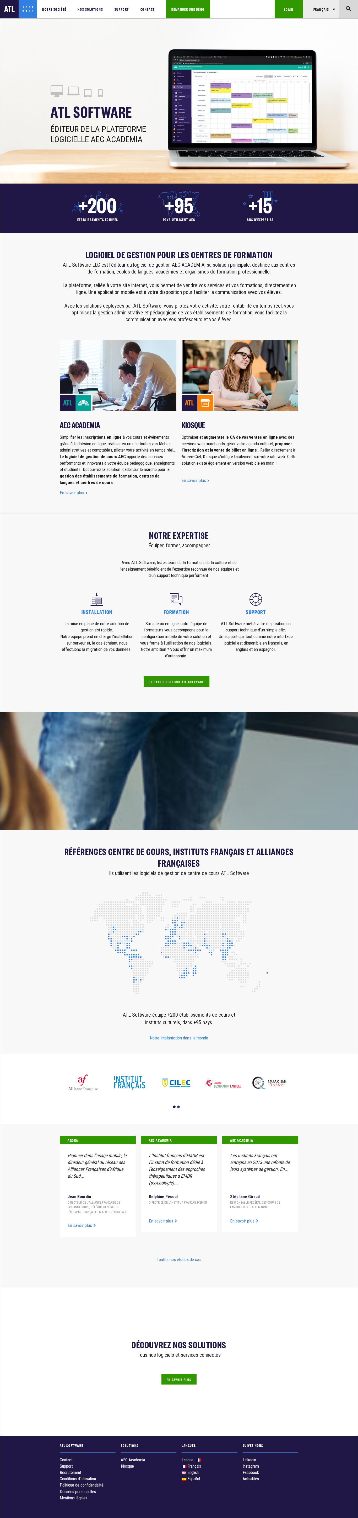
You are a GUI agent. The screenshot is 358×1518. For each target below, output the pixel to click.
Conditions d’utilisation (78, 1478)
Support (122, 9)
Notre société (54, 9)
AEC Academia (133, 1459)
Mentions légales (73, 1497)
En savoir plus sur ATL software (176, 681)
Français (193, 1466)
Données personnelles (78, 1491)
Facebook (251, 1472)
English (192, 1472)
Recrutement (70, 1472)
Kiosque (127, 1466)
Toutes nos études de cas (179, 1259)
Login (289, 9)
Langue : (189, 1459)
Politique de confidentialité (82, 1485)
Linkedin (249, 1459)
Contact (147, 9)
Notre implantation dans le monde (179, 1037)
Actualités (251, 1478)
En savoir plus (72, 492)
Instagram (251, 1466)
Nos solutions (90, 9)
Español (193, 1478)
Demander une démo (187, 9)
